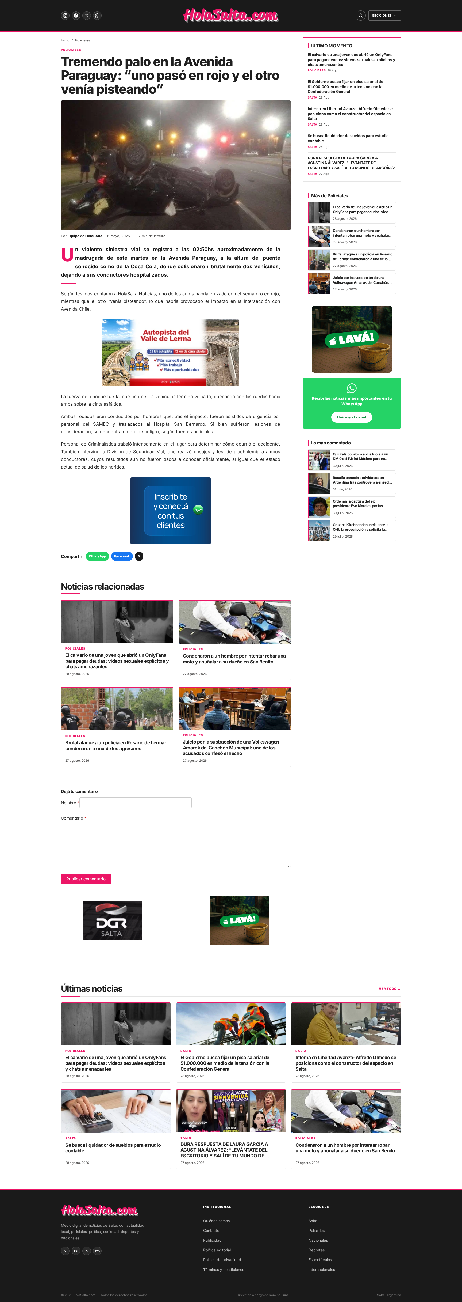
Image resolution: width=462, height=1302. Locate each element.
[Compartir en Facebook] (11, 644)
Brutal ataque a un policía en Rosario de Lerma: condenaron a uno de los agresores (115, 745)
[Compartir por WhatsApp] (11, 631)
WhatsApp (97, 556)
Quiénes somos (216, 1220)
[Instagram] (65, 15)
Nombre (70, 802)
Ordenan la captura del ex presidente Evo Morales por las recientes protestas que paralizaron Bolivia (362, 508)
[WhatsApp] (97, 15)
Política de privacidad (222, 1259)
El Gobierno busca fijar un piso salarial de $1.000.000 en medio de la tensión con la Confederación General (345, 87)
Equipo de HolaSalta (85, 236)
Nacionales (318, 1240)
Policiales (82, 40)
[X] (86, 15)
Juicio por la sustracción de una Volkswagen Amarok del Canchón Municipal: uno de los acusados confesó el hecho (231, 747)
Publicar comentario (86, 878)
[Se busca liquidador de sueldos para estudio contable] (116, 1111)
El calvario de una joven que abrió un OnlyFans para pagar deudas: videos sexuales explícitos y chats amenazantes (117, 660)
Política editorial (217, 1250)
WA (97, 1250)
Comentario (73, 818)
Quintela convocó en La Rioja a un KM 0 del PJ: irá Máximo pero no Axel (360, 459)
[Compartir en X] (11, 657)
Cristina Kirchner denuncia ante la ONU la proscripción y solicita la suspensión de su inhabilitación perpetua (361, 532)
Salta (185, 1051)
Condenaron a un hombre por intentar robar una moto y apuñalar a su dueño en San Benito (234, 658)
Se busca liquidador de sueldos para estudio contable (348, 138)
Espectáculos (320, 1259)
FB (76, 1250)
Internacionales (322, 1269)
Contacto (211, 1230)
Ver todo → (390, 989)
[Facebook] (76, 15)
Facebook (122, 556)
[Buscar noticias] (361, 15)
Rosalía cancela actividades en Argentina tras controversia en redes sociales (362, 482)
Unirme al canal (351, 417)
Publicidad (212, 1240)
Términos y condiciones (223, 1269)
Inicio (65, 40)
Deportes (317, 1250)
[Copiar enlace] (11, 671)
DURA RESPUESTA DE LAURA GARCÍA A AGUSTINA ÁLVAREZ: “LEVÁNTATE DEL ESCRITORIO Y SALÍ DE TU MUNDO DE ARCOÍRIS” (352, 163)
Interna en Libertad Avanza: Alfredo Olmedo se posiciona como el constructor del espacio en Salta (350, 114)
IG (65, 1250)
